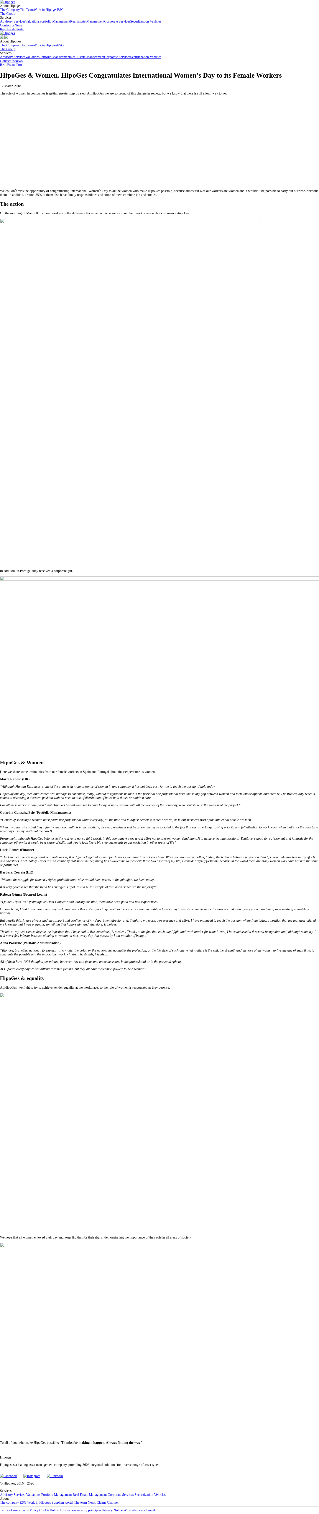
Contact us (7, 25)
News (19, 25)
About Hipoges (32, 7)
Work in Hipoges (45, 9)
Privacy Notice (112, 1510)
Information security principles (80, 1510)
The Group (7, 13)
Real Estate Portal (12, 29)
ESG (60, 9)
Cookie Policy (49, 1510)
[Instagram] (31, 1474)
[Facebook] (8, 1474)
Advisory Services (12, 21)
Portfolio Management (54, 21)
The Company (10, 9)
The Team (27, 9)
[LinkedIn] (55, 1474)
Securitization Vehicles (145, 21)
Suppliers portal (62, 1502)
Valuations (32, 21)
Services (80, 19)
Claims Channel (107, 1502)
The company (9, 1502)
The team (80, 1502)
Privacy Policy (28, 1510)
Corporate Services (117, 21)
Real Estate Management (87, 21)
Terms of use (9, 1510)
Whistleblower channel (139, 1510)
